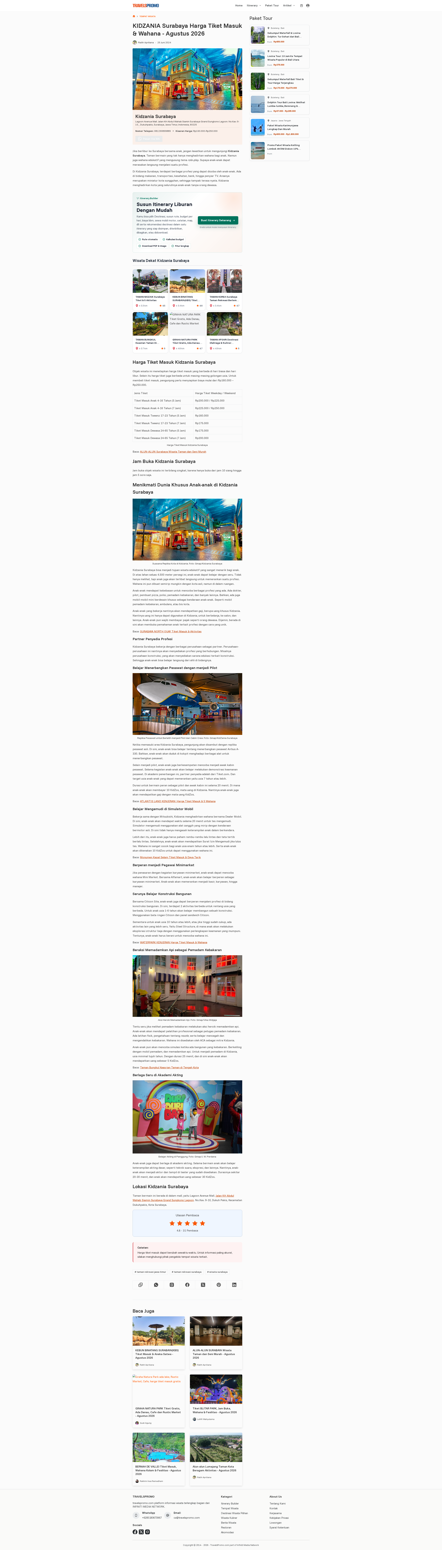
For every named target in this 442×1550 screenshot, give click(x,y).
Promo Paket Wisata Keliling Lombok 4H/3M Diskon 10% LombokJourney (283, 149)
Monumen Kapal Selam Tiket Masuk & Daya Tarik (170, 857)
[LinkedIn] (234, 1284)
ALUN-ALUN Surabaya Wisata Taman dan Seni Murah (173, 451)
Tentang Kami (278, 1503)
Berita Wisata (228, 1522)
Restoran (226, 1527)
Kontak (274, 1508)
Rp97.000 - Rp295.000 (284, 111)
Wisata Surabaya (217, 1271)
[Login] (307, 5)
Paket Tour (272, 5)
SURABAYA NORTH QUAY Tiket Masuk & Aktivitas (170, 631)
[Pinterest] (219, 1284)
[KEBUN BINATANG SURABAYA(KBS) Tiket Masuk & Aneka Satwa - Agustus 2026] (159, 1331)
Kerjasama (276, 1513)
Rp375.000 (278, 64)
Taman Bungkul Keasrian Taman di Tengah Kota (169, 1067)
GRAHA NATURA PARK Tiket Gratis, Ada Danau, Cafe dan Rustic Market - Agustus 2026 (158, 1412)
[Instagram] (147, 1531)
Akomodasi (227, 1532)
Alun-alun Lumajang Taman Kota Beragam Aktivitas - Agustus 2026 (214, 1468)
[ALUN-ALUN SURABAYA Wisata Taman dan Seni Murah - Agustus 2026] (216, 1331)
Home (239, 5)
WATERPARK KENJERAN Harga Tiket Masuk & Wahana (173, 942)
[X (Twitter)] (203, 1284)
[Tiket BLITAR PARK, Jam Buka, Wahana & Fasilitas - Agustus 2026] (216, 1389)
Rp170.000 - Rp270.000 (285, 87)
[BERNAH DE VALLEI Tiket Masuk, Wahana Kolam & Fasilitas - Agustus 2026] (159, 1447)
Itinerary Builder (230, 1503)
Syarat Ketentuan (279, 1527)
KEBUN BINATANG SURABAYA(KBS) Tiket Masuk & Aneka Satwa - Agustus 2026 (157, 1353)
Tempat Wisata (229, 1508)
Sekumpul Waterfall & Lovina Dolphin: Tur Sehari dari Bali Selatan (283, 36)
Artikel (287, 5)
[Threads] (172, 1284)
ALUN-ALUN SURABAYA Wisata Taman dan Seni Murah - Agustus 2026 (214, 1353)
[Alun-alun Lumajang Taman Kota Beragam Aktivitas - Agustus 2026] (216, 1447)
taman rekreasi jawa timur (150, 1271)
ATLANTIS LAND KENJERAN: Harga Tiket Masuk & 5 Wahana (177, 801)
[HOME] (134, 16)
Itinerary (252, 5)
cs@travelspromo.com (187, 1517)
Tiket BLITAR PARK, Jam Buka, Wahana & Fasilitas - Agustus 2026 (215, 1410)
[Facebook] (187, 1284)
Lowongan (276, 1522)
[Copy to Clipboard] (140, 1284)
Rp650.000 (278, 41)
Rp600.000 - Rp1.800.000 (286, 134)
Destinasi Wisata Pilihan (234, 1513)
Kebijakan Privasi (279, 1517)
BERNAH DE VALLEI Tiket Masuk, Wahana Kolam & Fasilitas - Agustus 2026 (158, 1470)
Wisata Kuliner (229, 1517)
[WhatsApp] (156, 1284)
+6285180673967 (152, 1517)
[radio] (172, 1224)
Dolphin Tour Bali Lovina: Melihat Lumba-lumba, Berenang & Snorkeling (286, 106)
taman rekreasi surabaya (186, 1271)
